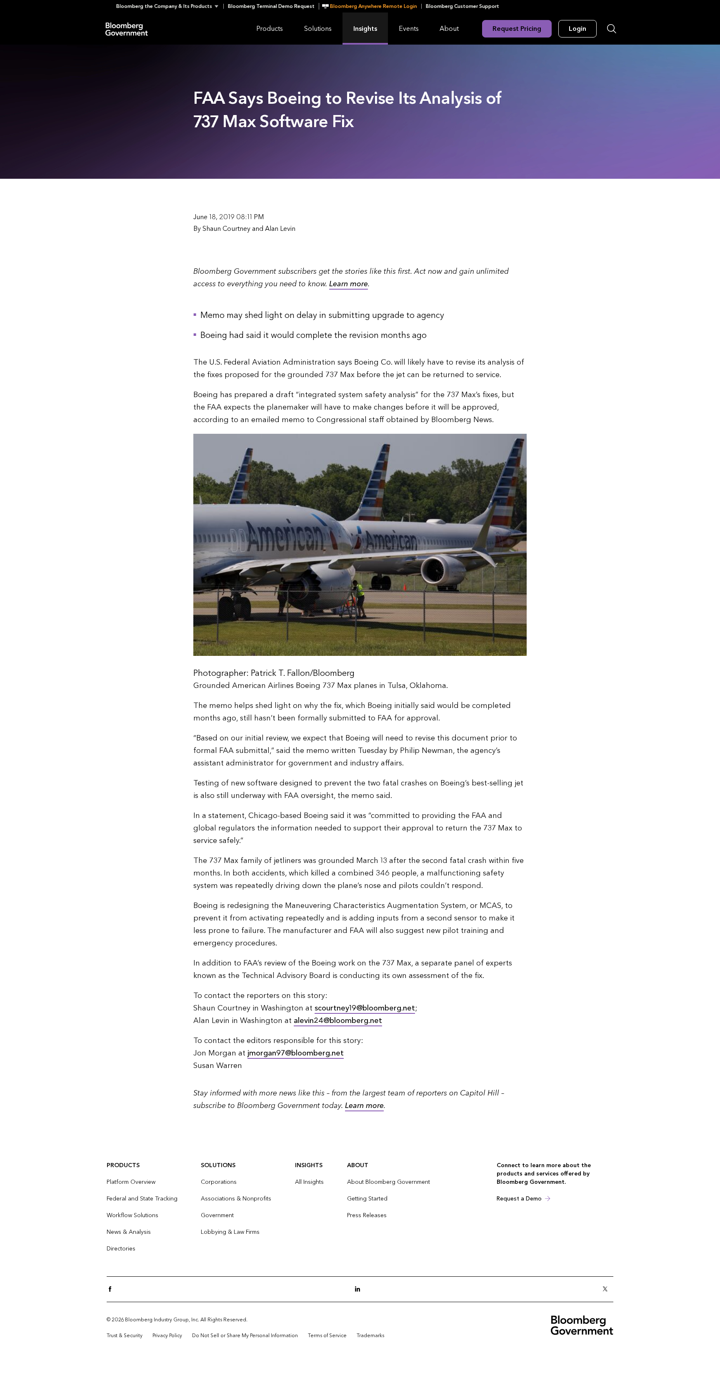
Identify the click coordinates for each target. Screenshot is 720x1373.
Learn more (348, 284)
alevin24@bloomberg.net (338, 1020)
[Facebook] (112, 1289)
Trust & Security (124, 1335)
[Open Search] (612, 29)
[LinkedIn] (360, 1289)
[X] (607, 1289)
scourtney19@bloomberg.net (365, 1008)
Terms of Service (327, 1335)
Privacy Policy (167, 1335)
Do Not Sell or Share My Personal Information (245, 1335)
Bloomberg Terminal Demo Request (271, 6)
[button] (169, 6)
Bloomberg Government (126, 29)
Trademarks (370, 1335)
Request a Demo (519, 1199)
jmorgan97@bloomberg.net (296, 1053)
